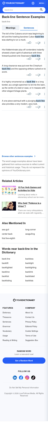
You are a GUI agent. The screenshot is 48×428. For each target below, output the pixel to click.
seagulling (30, 233)
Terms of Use (30, 335)
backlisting (7, 280)
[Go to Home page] (13, 3)
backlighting (30, 267)
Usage (5, 335)
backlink (29, 271)
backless (29, 258)
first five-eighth (8, 238)
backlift (5, 263)
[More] (44, 42)
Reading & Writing (10, 340)
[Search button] (41, 9)
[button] (33, 3)
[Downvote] (38, 43)
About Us (29, 312)
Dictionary (7, 312)
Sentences (29, 27)
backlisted (30, 276)
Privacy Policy (30, 321)
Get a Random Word (24, 360)
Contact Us (29, 317)
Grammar (6, 326)
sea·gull (5, 229)
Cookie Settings (31, 331)
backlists (29, 280)
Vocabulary (7, 331)
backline (6, 271)
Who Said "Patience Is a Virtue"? (29, 205)
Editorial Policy (31, 326)
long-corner (30, 229)
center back (7, 233)
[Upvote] (29, 43)
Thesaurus (7, 317)
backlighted (7, 267)
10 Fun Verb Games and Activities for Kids (29, 189)
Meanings (10, 27)
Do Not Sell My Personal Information (24, 387)
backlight (29, 263)
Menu (41, 3)
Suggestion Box (31, 340)
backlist (5, 276)
